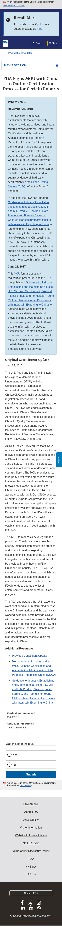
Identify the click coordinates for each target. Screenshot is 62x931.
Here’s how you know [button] (13, 5)
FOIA (31, 858)
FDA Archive (31, 804)
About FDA (31, 811)
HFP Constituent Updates (18, 52)
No (14, 765)
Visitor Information (31, 827)
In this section (14, 65)
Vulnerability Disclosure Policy (30, 850)
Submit (31, 774)
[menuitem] (31, 716)
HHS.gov (31, 866)
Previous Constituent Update (29, 655)
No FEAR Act (31, 843)
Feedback (59, 459)
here (39, 28)
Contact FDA (31, 893)
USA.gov (30, 874)
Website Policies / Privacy (31, 835)
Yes (15, 755)
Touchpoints (25, 785)
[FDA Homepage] (5, 43)
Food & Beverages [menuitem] (17, 727)
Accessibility (31, 819)
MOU (17, 273)
